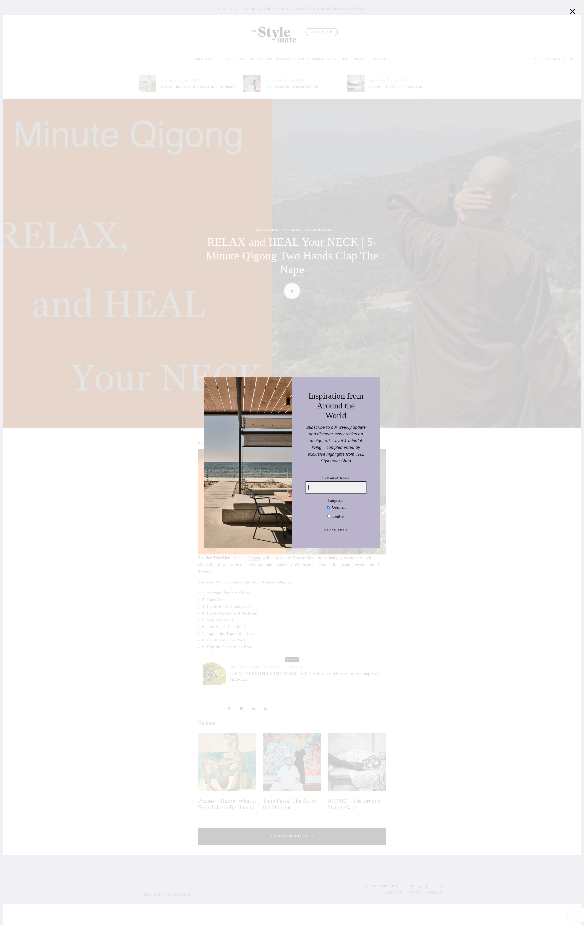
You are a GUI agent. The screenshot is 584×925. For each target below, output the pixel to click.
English (338, 516)
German (338, 507)
